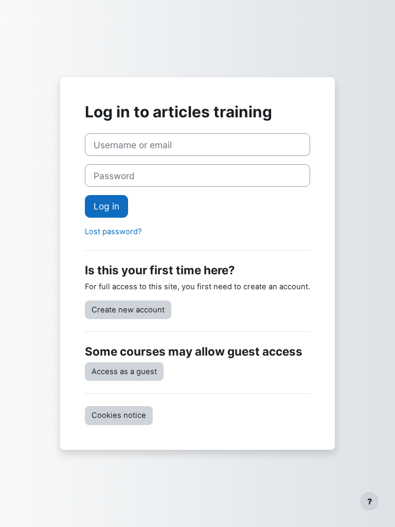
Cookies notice (119, 415)
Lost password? (113, 231)
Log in (106, 206)
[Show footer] (369, 501)
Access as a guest (124, 371)
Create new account (128, 309)
